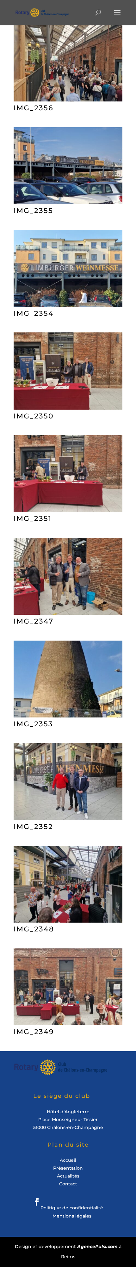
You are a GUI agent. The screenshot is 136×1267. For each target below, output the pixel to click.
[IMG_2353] (68, 715)
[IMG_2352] (68, 818)
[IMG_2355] (68, 202)
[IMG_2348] (68, 920)
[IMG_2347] (68, 612)
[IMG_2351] (68, 510)
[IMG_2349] (68, 1023)
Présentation (68, 1168)
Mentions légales (72, 1216)
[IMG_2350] (68, 407)
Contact (68, 1184)
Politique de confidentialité (71, 1208)
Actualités (68, 1176)
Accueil (68, 1160)
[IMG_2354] (68, 304)
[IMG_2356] (68, 99)
